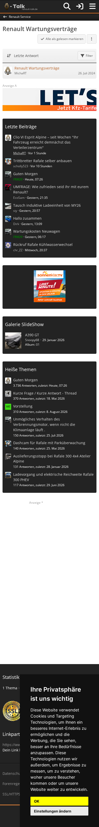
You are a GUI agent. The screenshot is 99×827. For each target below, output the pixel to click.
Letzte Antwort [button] (26, 55)
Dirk (16, 224)
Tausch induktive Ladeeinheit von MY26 (47, 205)
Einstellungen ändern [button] (52, 811)
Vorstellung (22, 406)
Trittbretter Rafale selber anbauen (42, 160)
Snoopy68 (32, 340)
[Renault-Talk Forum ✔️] (20, 6)
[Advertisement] (49, 581)
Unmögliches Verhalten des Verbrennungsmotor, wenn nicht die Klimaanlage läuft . (44, 424)
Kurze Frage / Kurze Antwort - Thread (45, 393)
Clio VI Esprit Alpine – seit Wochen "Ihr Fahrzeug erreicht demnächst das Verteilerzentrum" (45, 142)
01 (38, 344)
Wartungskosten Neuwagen (36, 231)
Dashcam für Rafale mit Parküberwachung (49, 442)
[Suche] (67, 6)
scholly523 (20, 166)
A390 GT (32, 334)
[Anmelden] (80, 6)
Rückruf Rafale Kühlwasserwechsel (43, 244)
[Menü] (92, 6)
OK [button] (36, 801)
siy (15, 210)
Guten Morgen (25, 173)
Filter (89, 55)
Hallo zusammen (27, 218)
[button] (91, 39)
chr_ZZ (18, 250)
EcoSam (19, 197)
